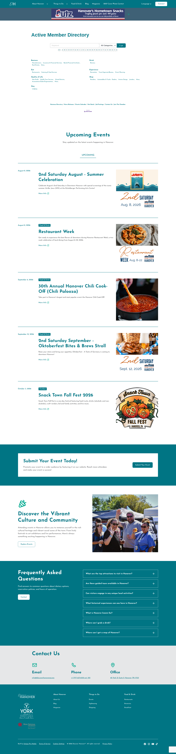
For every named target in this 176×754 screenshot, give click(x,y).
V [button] (107, 50)
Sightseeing (93, 703)
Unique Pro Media (30, 744)
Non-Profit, (35, 79)
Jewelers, (132, 79)
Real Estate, (36, 65)
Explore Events (26, 544)
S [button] (101, 50)
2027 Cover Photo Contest (113, 4)
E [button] (71, 50)
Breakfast (127, 707)
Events (91, 699)
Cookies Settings (58, 744)
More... (43, 65)
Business (34, 60)
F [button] (73, 50)
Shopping (92, 707)
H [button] (77, 50)
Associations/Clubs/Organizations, (42, 81)
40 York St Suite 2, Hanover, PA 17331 (124, 678)
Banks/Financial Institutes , (72, 63)
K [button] (83, 50)
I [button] (79, 50)
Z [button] (116, 50)
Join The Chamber (120, 104)
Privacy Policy (107, 744)
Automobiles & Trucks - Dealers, (107, 79)
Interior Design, (123, 79)
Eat (32, 70)
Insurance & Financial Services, (52, 63)
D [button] (68, 50)
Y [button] (114, 50)
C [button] (66, 50)
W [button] (110, 50)
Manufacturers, (37, 63)
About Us (56, 699)
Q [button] (96, 50)
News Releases (69, 104)
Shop (91, 77)
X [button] (112, 50)
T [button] (103, 50)
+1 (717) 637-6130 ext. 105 (80, 678)
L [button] (85, 50)
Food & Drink (76, 4)
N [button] (90, 50)
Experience (93, 70)
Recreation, (93, 72)
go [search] (122, 45)
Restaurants (128, 699)
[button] (39, 4)
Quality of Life (37, 77)
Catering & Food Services (49, 72)
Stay (33, 86)
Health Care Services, (47, 79)
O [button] (92, 50)
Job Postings (100, 104)
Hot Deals (91, 104)
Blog (87, 4)
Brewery (92, 63)
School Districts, (60, 79)
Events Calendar (80, 104)
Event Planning (120, 72)
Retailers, (93, 79)
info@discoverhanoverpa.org (43, 678)
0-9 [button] (59, 50)
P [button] (94, 50)
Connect (161, 4)
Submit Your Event (142, 465)
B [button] (64, 50)
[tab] (88, 155)
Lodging (34, 89)
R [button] (99, 50)
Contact (24, 597)
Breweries (127, 703)
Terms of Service (44, 744)
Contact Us (108, 104)
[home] (12, 4)
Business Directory (56, 104)
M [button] (87, 50)
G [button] (75, 50)
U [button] (105, 50)
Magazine (96, 4)
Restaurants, (36, 72)
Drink (91, 60)
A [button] (62, 50)
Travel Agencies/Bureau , (106, 72)
